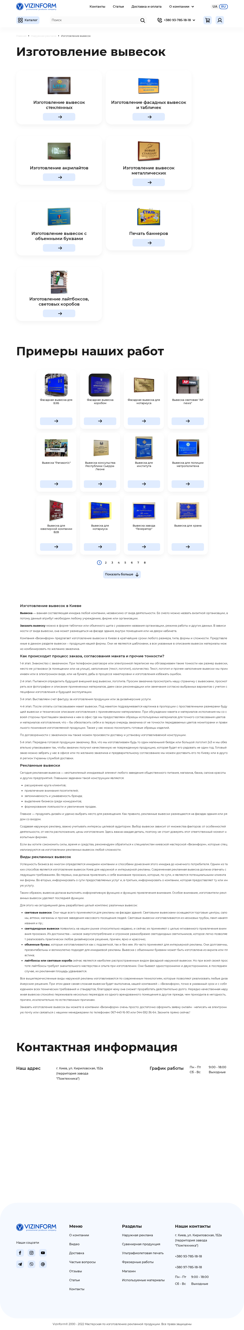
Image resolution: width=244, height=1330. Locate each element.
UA (215, 6)
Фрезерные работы (138, 1262)
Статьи (118, 6)
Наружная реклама (43, 35)
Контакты (97, 6)
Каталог (31, 20)
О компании (179, 6)
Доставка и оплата (147, 6)
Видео (74, 1244)
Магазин (129, 1271)
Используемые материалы (143, 1280)
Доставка (76, 1253)
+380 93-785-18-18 (177, 20)
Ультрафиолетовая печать (143, 1253)
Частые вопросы (82, 1262)
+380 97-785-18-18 (188, 1267)
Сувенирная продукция (141, 1244)
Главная (21, 35)
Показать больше (119, 574)
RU (223, 6)
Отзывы (75, 1271)
